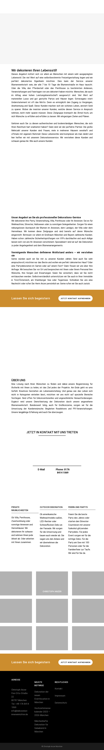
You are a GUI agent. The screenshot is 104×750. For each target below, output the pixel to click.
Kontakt (58, 688)
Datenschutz (61, 702)
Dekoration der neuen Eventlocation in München (42, 697)
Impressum (60, 695)
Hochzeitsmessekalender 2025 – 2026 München (42, 712)
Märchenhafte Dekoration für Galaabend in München (41, 726)
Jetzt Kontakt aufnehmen (75, 298)
